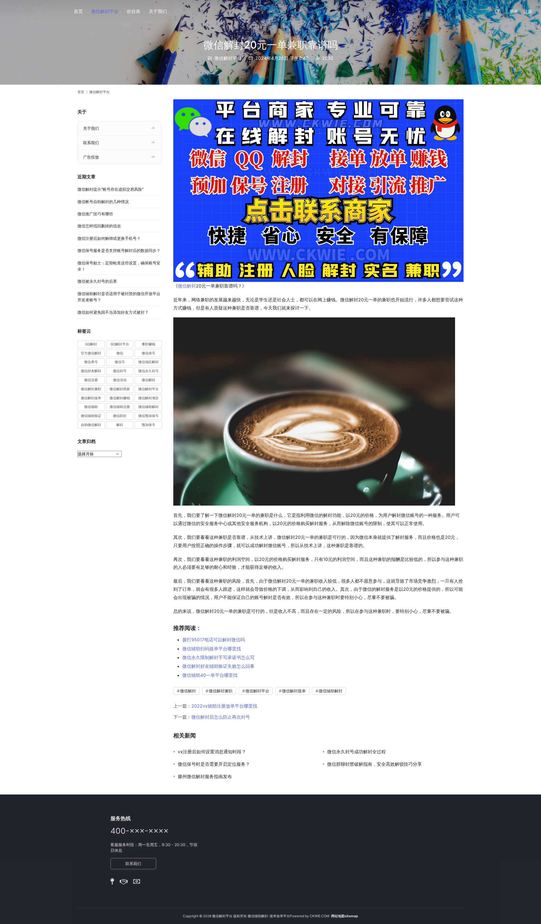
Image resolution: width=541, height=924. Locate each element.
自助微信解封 (91, 425)
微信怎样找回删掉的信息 (99, 225)
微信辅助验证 (91, 416)
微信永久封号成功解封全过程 (356, 751)
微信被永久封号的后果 (97, 281)
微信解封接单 (294, 690)
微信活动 (120, 380)
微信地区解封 (148, 362)
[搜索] (497, 11)
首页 (78, 11)
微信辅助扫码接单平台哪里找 (211, 648)
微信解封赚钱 (120, 398)
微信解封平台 (104, 11)
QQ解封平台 (119, 344)
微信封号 (120, 371)
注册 (528, 11)
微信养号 (91, 362)
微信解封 (187, 286)
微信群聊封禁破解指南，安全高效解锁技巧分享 (374, 764)
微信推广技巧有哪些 (95, 213)
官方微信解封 (91, 353)
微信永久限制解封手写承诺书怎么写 (218, 657)
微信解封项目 (148, 398)
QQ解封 (91, 344)
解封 (119, 425)
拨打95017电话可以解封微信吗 (213, 639)
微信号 (120, 362)
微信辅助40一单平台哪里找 (210, 675)
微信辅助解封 (330, 690)
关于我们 (158, 11)
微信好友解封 (91, 371)
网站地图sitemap (344, 916)
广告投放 (91, 157)
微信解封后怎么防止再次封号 (220, 717)
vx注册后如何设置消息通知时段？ (212, 751)
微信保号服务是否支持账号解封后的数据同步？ (118, 250)
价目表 (133, 11)
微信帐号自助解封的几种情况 (103, 201)
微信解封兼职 (220, 690)
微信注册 (91, 380)
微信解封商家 (120, 389)
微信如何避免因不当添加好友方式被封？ (112, 312)
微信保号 (148, 353)
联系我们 (91, 142)
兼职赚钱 (148, 344)
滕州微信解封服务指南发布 (205, 776)
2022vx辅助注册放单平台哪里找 (224, 706)
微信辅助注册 (120, 407)
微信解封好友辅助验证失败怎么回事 (218, 666)
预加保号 (148, 425)
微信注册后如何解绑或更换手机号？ (109, 238)
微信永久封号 (148, 371)
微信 (119, 353)
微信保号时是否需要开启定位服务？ (214, 764)
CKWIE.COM (319, 916)
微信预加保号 (148, 416)
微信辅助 (91, 407)
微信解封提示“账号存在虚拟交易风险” (110, 189)
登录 (513, 11)
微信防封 (120, 416)
